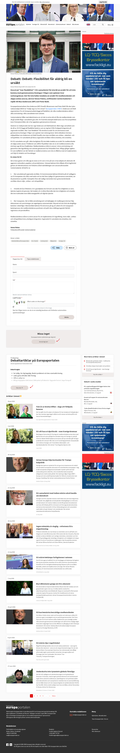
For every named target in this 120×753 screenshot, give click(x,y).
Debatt (69, 24)
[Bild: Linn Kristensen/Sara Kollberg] (19, 411)
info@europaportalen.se (79, 715)
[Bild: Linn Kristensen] (19, 436)
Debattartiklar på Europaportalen (20, 241)
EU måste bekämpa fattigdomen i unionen (54, 557)
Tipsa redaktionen (33, 259)
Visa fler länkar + (98, 417)
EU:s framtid (35, 241)
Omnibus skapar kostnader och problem (98, 366)
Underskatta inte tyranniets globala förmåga (55, 671)
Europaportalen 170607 (53, 109)
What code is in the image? (36, 301)
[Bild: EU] (19, 562)
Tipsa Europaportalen (98, 719)
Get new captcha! (13, 307)
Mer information (45, 2)
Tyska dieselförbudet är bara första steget (97, 408)
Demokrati (51, 24)
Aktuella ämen (102, 715)
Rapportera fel (17, 259)
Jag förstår (103, 2)
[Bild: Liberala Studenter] (19, 531)
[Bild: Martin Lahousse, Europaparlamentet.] (19, 588)
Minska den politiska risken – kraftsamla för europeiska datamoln (98, 361)
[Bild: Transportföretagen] (19, 647)
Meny (109, 25)
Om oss (106, 719)
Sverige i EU (35, 24)
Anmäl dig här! (43, 342)
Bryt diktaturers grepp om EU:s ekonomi (53, 584)
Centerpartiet (44, 241)
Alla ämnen (75, 24)
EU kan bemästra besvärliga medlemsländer (55, 612)
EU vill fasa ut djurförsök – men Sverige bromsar (56, 431)
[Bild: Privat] (19, 464)
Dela (58, 248)
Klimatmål (43, 24)
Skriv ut (71, 248)
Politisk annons (109, 33)
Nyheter (28, 24)
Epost (15, 272)
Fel (14, 280)
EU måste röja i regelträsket (48, 643)
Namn (15, 264)
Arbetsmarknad (60, 24)
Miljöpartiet (53, 241)
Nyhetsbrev (95, 715)
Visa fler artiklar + (98, 374)
